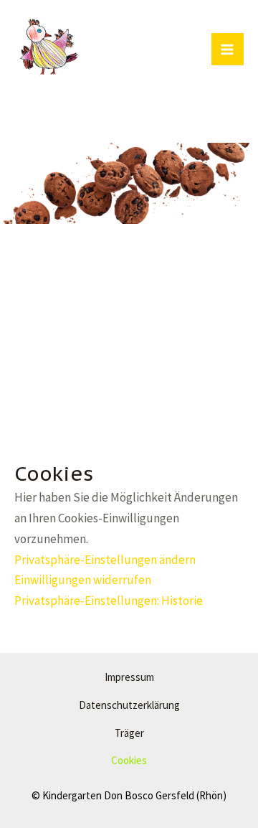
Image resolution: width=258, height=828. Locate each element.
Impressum (129, 677)
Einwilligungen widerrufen (82, 580)
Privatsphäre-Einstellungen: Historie (108, 600)
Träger (129, 733)
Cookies (129, 760)
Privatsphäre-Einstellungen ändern (105, 560)
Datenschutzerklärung (129, 705)
